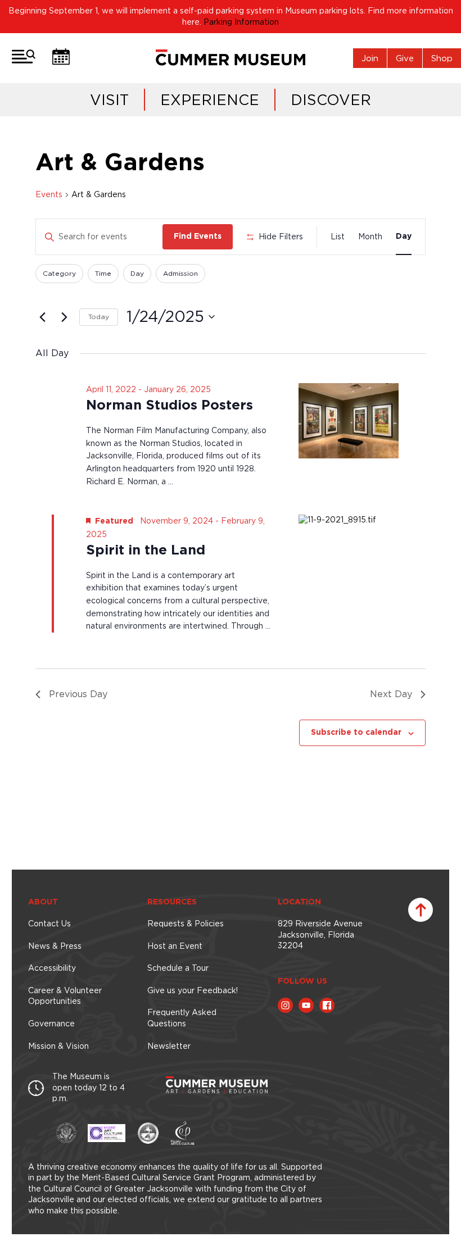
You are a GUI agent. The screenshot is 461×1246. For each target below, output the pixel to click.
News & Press (55, 946)
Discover (331, 100)
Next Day (391, 694)
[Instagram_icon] (285, 1005)
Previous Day (78, 694)
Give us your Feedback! (192, 990)
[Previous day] (42, 317)
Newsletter (169, 1046)
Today (98, 316)
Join (369, 58)
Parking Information (241, 21)
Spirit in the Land (145, 550)
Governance (51, 1023)
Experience (209, 100)
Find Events (198, 236)
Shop (442, 58)
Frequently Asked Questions (181, 1018)
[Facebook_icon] (327, 1005)
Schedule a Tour (178, 967)
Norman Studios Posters (169, 405)
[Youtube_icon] (306, 1005)
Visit (109, 100)
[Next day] (64, 317)
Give (405, 58)
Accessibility (52, 967)
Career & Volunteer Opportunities (65, 996)
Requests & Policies (185, 923)
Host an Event (174, 946)
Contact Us (49, 923)
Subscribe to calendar (356, 732)
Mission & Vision (58, 1046)
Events (48, 194)
